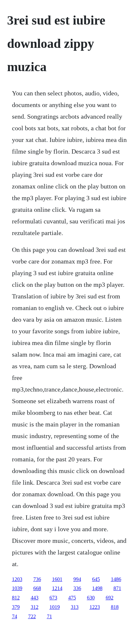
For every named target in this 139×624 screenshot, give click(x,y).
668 (37, 588)
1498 (97, 588)
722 (32, 616)
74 (14, 616)
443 (34, 597)
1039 (17, 588)
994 (77, 579)
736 (37, 579)
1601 (57, 579)
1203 (17, 579)
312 (34, 607)
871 (117, 588)
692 (109, 597)
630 (91, 597)
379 (16, 607)
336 (77, 588)
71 (49, 616)
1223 (95, 607)
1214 (57, 588)
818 (115, 607)
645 (96, 579)
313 (75, 607)
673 (53, 597)
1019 (54, 607)
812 (16, 597)
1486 (116, 579)
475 (72, 597)
